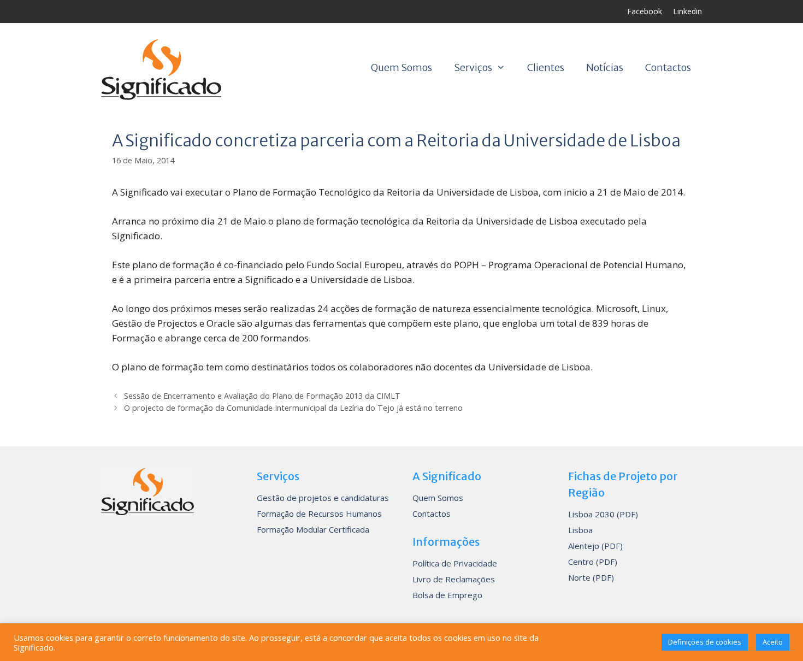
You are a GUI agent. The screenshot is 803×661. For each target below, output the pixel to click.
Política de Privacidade (454, 563)
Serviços (473, 67)
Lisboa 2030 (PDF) (603, 514)
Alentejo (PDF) (595, 545)
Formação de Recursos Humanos (319, 513)
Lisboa (580, 529)
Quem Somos (401, 67)
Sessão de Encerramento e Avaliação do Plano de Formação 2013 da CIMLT (262, 396)
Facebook (644, 11)
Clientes (545, 67)
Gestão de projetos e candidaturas (323, 497)
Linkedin (687, 11)
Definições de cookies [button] (704, 642)
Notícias (604, 67)
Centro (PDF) (592, 561)
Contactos (668, 67)
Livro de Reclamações (453, 579)
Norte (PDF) (591, 577)
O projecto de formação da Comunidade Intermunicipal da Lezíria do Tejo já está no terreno (293, 408)
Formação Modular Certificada (313, 529)
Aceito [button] (773, 642)
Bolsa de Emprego (447, 594)
